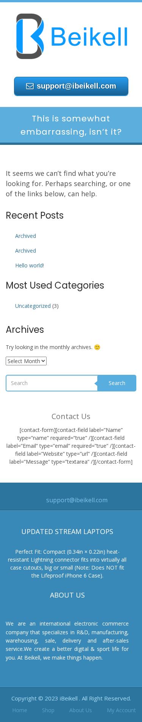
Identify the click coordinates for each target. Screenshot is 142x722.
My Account (121, 710)
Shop (48, 710)
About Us (80, 710)
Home (19, 710)
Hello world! (29, 265)
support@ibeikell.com (76, 86)
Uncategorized (33, 305)
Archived (25, 235)
